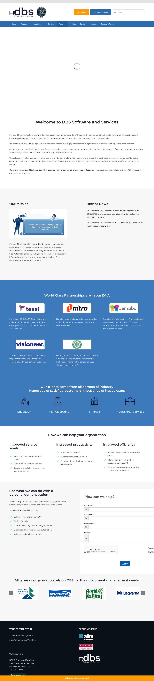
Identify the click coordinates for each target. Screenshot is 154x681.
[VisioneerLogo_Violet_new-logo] (30, 340)
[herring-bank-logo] (77, 340)
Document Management (22, 635)
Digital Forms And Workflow (23, 640)
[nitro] (77, 304)
